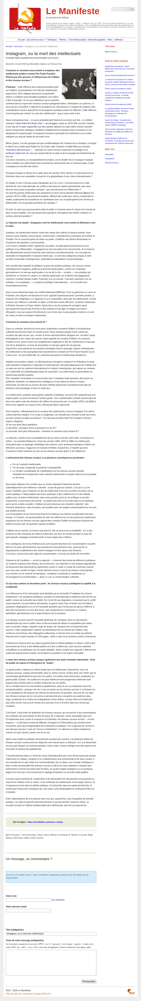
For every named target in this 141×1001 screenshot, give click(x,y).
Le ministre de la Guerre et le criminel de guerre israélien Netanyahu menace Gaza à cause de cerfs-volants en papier (120, 82)
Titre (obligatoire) (15, 930)
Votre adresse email (16, 906)
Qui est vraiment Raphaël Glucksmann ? (120, 75)
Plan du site (11, 994)
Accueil (21, 40)
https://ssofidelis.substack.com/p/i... (46, 822)
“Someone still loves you (18, 150)
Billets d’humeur (111, 52)
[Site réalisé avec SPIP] (131, 991)
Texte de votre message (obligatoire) (25, 940)
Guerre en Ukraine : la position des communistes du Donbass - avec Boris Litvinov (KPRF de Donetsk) (119, 122)
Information (109, 154)
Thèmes (62, 40)
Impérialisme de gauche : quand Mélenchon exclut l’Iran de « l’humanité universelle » (119, 68)
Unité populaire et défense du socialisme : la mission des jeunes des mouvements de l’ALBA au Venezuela (119, 140)
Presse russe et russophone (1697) (118, 89)
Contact (37, 994)
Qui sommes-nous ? (36, 40)
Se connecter (58, 900)
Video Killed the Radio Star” (29, 123)
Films (110, 40)
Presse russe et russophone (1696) (118, 104)
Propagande (109, 159)
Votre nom (11, 896)
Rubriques (52, 40)
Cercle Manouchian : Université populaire (86, 40)
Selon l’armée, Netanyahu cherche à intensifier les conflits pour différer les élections (119, 131)
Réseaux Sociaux (111, 163)
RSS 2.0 (47, 994)
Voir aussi (18, 46)
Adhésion (119, 40)
